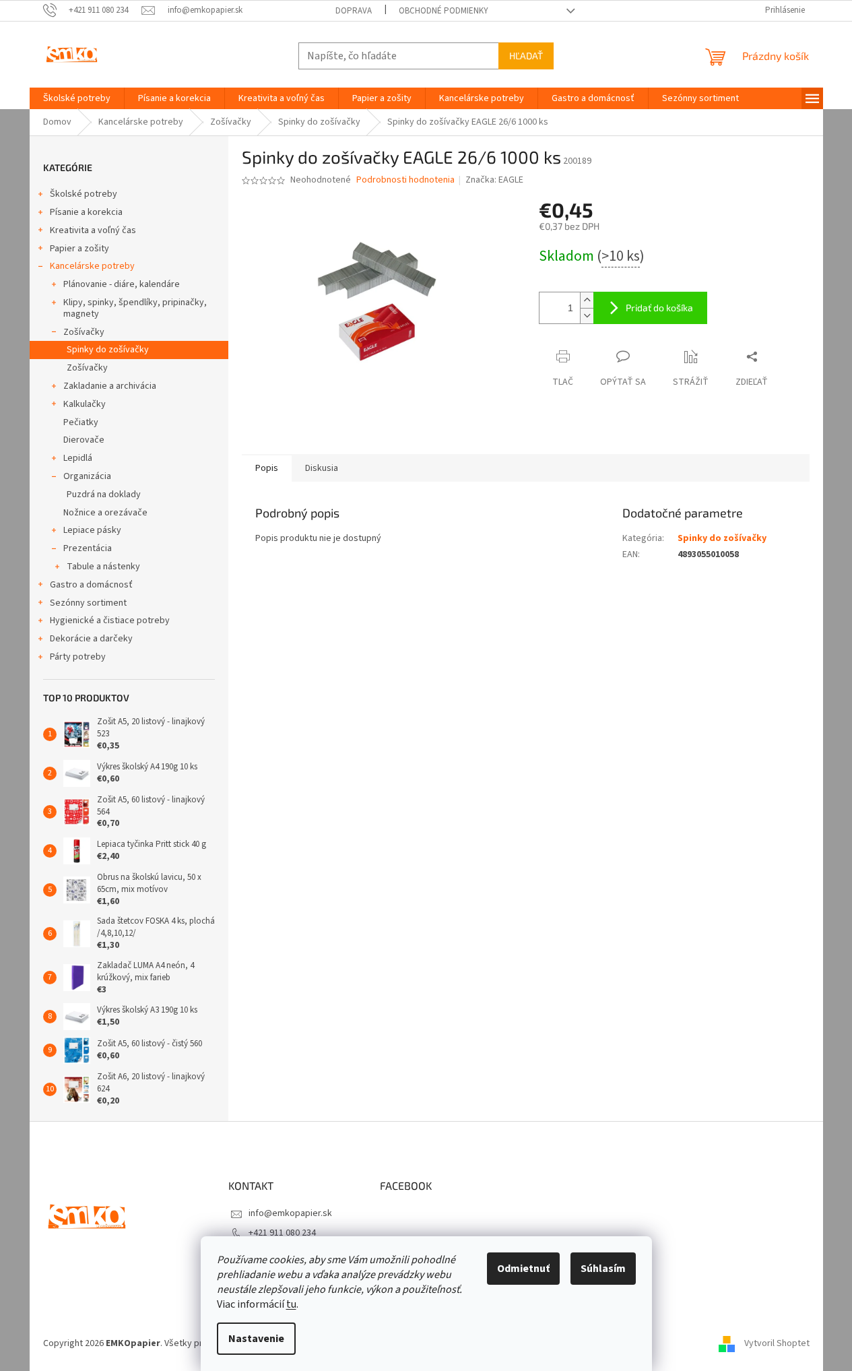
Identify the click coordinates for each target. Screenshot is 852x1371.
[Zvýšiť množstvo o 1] (586, 300)
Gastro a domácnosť (91, 585)
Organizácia (87, 476)
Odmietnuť (523, 1268)
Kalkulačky (84, 404)
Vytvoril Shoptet (777, 1343)
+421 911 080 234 (282, 1233)
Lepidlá (77, 458)
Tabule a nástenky (103, 566)
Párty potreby (78, 657)
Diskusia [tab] (321, 468)
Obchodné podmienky (443, 11)
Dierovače (83, 440)
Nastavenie (256, 1338)
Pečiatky (80, 422)
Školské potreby (83, 194)
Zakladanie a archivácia (109, 386)
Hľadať (526, 55)
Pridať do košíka (659, 307)
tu (291, 1304)
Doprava (353, 11)
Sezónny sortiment (88, 603)
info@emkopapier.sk (290, 1213)
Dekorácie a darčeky (91, 638)
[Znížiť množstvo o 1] (586, 315)
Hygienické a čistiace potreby (110, 620)
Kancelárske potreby (92, 266)
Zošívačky (83, 332)
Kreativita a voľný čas (93, 230)
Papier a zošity (79, 248)
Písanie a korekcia (86, 212)
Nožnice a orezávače (105, 512)
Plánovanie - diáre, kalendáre (121, 284)
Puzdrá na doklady (104, 494)
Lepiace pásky (92, 530)
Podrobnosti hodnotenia (405, 180)
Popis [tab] (266, 468)
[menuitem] (77, 98)
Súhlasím (603, 1268)
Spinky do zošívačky (108, 349)
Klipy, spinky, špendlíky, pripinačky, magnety (135, 308)
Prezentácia (87, 548)
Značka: (494, 180)
